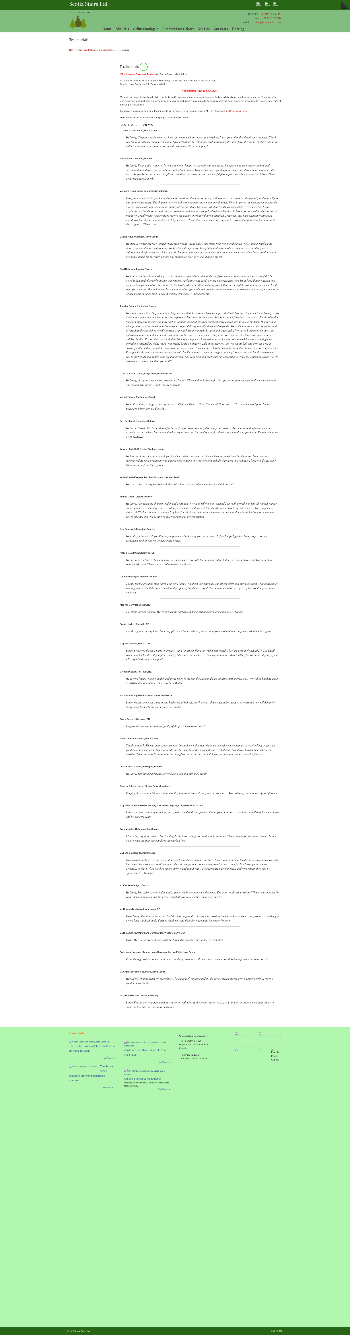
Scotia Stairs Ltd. (78, 20)
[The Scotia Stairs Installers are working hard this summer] (83, 1067)
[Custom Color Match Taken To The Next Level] (146, 1046)
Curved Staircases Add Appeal (142, 1078)
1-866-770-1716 (271, 13)
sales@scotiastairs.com (267, 22)
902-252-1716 (272, 18)
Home (72, 50)
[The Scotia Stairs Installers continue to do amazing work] (89, 1042)
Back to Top (277, 1331)
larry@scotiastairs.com (235, 111)
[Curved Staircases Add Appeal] (146, 1074)
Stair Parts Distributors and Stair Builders (96, 50)
